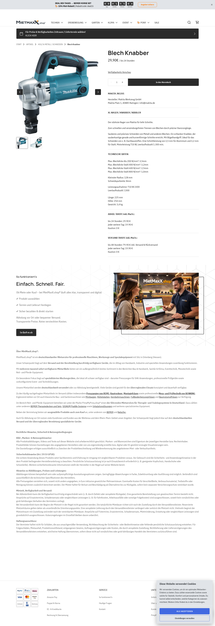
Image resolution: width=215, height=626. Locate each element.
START (19, 44)
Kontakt (102, 609)
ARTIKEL (29, 44)
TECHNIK (55, 22)
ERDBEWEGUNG (75, 22)
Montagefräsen (131, 393)
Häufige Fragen (105, 603)
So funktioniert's (105, 597)
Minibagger (91, 396)
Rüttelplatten (103, 396)
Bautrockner (116, 393)
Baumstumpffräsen (168, 396)
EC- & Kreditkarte (54, 609)
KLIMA (111, 22)
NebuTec (122, 412)
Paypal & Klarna (53, 603)
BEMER (110, 412)
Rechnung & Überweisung (57, 615)
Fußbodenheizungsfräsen (143, 396)
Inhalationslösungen (102, 406)
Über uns (155, 603)
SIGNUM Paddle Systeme (74, 406)
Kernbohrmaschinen (120, 396)
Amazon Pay (52, 597)
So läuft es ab (26, 332)
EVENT (126, 22)
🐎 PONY (141, 22)
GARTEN (96, 22)
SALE (156, 22)
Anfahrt (154, 597)
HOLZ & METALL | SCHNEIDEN (50, 44)
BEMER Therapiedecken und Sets (46, 406)
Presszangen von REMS (97, 393)
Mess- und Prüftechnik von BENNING (177, 393)
